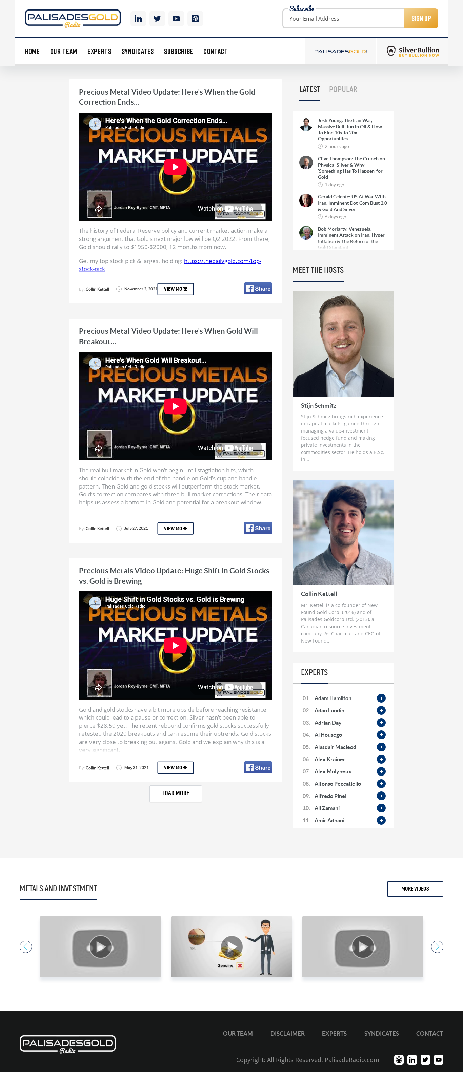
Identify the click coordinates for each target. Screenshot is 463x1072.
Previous (26, 947)
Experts (99, 51)
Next (437, 947)
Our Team (63, 51)
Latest (309, 89)
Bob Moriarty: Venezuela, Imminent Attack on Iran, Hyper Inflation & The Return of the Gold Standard (351, 238)
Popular (343, 89)
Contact (215, 51)
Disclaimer (287, 1033)
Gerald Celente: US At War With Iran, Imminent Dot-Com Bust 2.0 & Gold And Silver (352, 203)
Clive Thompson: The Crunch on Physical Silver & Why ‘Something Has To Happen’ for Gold (351, 168)
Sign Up (421, 18)
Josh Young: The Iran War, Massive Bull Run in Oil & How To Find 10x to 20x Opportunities (350, 130)
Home (32, 51)
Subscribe (178, 51)
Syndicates (138, 51)
